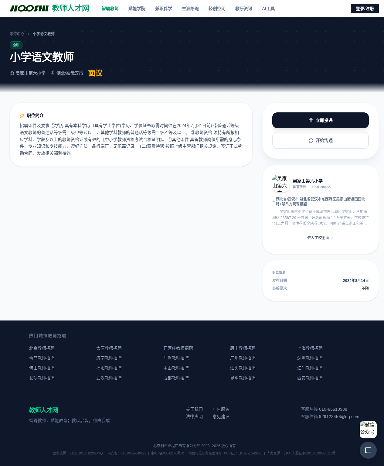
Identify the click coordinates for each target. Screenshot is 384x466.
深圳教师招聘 (310, 357)
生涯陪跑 (190, 8)
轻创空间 (217, 8)
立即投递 (324, 120)
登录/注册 (365, 8)
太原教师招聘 (109, 348)
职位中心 (17, 34)
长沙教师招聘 (42, 377)
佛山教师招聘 (42, 367)
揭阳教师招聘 (109, 367)
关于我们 (194, 409)
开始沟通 (324, 140)
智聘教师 (110, 8)
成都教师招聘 (176, 377)
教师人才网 (43, 410)
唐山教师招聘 (243, 348)
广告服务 (220, 409)
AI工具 (268, 8)
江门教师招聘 (310, 367)
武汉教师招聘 (109, 377)
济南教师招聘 (109, 357)
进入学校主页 (318, 238)
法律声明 (194, 416)
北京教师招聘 (42, 348)
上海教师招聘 (310, 348)
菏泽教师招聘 (176, 357)
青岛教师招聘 (42, 357)
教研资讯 (243, 8)
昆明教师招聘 (243, 377)
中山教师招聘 (176, 367)
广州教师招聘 (243, 357)
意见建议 (220, 416)
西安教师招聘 (310, 377)
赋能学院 (136, 8)
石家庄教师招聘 (178, 348)
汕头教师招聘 (243, 367)
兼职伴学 (163, 8)
